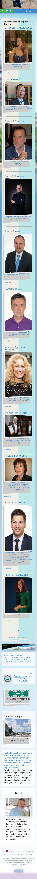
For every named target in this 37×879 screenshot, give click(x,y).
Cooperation (14, 657)
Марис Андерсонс (16, 413)
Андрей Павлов (14, 121)
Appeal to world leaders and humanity (22, 678)
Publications (25, 657)
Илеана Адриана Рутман (15, 348)
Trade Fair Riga (9, 659)
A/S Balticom (22, 864)
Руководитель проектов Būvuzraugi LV (19, 65)
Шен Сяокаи (12, 79)
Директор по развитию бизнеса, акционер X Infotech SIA (18, 217)
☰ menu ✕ (29, 11)
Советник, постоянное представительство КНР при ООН (19, 107)
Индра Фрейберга (16, 455)
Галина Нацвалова (16, 574)
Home (6, 655)
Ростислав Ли (13, 289)
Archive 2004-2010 (10, 661)
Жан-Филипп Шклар (17, 502)
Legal (21, 661)
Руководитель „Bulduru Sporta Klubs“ (18, 274)
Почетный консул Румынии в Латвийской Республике (18, 399)
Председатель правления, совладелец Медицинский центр (18, 440)
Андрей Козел (13, 231)
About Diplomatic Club (18, 655)
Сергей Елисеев (14, 176)
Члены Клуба (7, 73)
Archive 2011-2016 (23, 659)
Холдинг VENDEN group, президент (19, 162)
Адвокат (19, 614)
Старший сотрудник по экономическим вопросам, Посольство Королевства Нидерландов (18, 486)
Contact (28, 661)
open (31, 674)
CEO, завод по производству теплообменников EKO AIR (19, 333)
